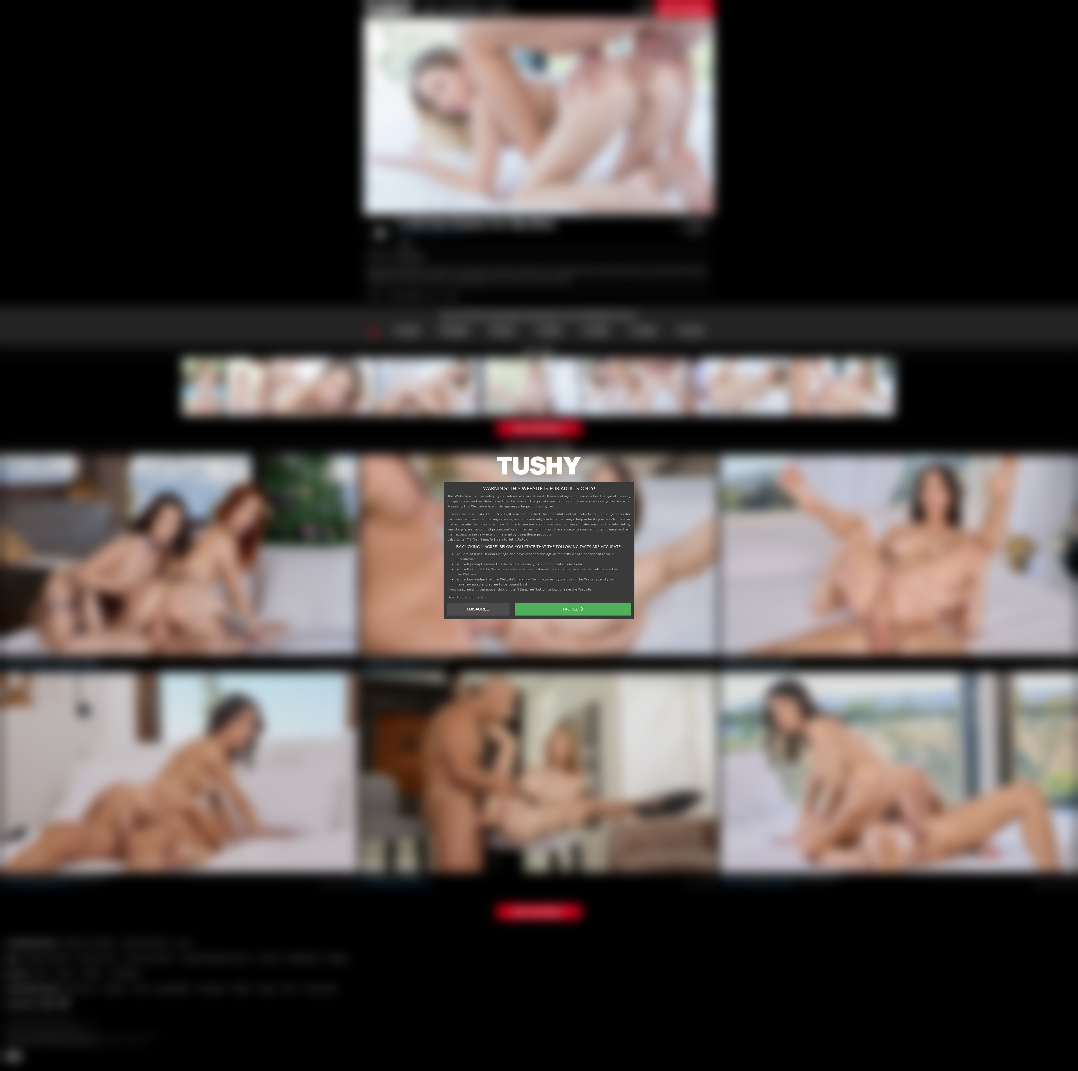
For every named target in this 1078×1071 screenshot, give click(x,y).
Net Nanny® (483, 539)
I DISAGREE (478, 609)
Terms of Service (531, 579)
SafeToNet (505, 539)
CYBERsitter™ (458, 539)
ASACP (522, 539)
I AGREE (570, 609)
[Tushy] (539, 467)
